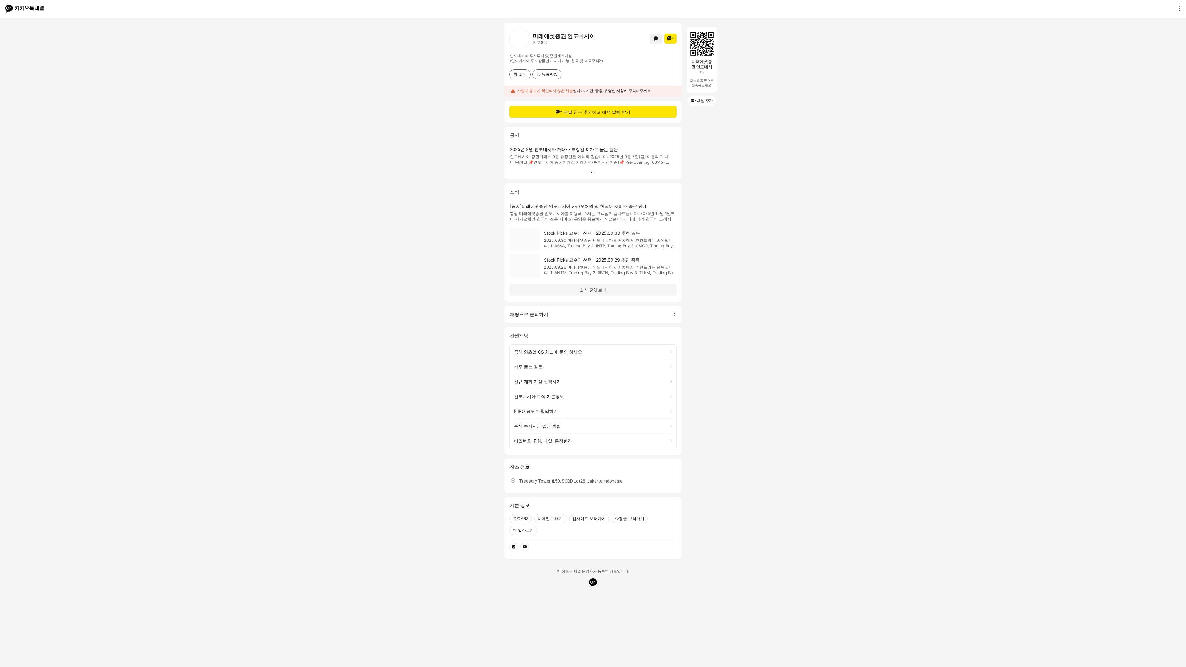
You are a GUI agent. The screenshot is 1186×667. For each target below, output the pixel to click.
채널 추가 (705, 100)
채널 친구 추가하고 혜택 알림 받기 (597, 112)
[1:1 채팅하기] (656, 39)
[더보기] (1177, 8)
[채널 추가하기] (670, 39)
